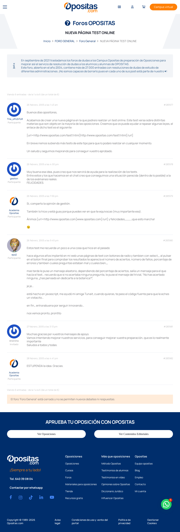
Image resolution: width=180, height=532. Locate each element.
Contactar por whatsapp (26, 488)
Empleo (139, 477)
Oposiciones (72, 463)
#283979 (168, 196)
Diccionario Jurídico (112, 491)
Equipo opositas (144, 463)
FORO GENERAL (65, 41)
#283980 (168, 240)
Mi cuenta (140, 491)
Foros (68, 477)
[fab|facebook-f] (10, 497)
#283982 (168, 358)
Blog (137, 470)
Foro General (87, 41)
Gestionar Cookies (153, 521)
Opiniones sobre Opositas (115, 484)
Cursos (69, 470)
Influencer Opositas (112, 498)
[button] (5, 7)
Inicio (46, 41)
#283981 (168, 326)
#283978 (168, 164)
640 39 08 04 (24, 479)
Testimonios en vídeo (113, 477)
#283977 (168, 104)
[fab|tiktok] (31, 497)
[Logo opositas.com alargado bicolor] (81, 7)
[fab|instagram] (20, 497)
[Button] (119, 7)
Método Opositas (111, 463)
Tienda (69, 491)
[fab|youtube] (52, 497)
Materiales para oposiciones (81, 484)
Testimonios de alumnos (114, 470)
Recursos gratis (74, 498)
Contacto (140, 484)
